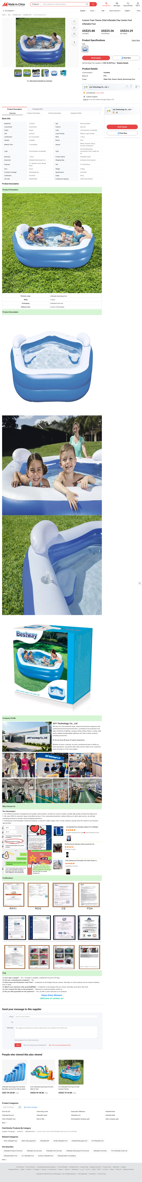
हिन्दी (99, 1169)
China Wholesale (62, 1167)
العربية (82, 1169)
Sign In (85, 99)
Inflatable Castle (42, 1115)
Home (4, 15)
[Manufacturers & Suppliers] (13, 4)
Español (29, 1169)
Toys (9, 15)
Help (102, 11)
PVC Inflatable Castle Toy (119, 1151)
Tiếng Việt (118, 1169)
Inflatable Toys (17, 15)
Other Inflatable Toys (8, 1119)
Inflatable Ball (44, 1141)
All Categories (9, 11)
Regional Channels (95, 1167)
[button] (95, 113)
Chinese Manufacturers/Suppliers (46, 1167)
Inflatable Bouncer (8, 1115)
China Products (30, 1167)
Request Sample (122, 63)
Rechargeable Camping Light (80, 1119)
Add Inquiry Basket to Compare (41, 81)
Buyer (92, 11)
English (22, 1169)
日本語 (94, 1169)
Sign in (138, 5)
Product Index (107, 1167)
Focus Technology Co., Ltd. (57, 1174)
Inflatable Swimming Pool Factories (77, 1151)
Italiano (61, 1169)
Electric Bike (40, 1119)
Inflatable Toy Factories (34, 1151)
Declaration (92, 1174)
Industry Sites (84, 1167)
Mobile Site (116, 1167)
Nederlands (75, 1169)
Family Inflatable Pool (40, 15)
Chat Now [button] (127, 58)
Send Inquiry (96, 58)
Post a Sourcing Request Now (60, 1045)
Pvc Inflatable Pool (28, 1156)
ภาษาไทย (105, 1169)
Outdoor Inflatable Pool (45, 1156)
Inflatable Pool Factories (54, 1151)
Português (36, 1169)
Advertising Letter (42, 1111)
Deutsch (67, 1169)
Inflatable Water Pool (10, 1156)
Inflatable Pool (27, 15)
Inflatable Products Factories (13, 1151)
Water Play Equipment (29, 1141)
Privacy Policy (102, 1174)
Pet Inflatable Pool (97, 1141)
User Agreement (82, 1174)
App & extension (114, 11)
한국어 (88, 1169)
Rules (138, 11)
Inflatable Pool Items (100, 1151)
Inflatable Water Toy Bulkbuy (66, 1156)
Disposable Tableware (78, 1111)
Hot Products (20, 1167)
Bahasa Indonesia (129, 1169)
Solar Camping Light (112, 1119)
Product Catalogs (31, 1107)
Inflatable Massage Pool (79, 1141)
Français (43, 1169)
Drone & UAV (6, 1111)
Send (17, 1045)
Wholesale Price (73, 1167)
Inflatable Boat (110, 1111)
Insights (123, 1167)
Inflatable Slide (110, 1115)
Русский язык (52, 1169)
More (4, 1123)
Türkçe (111, 1169)
